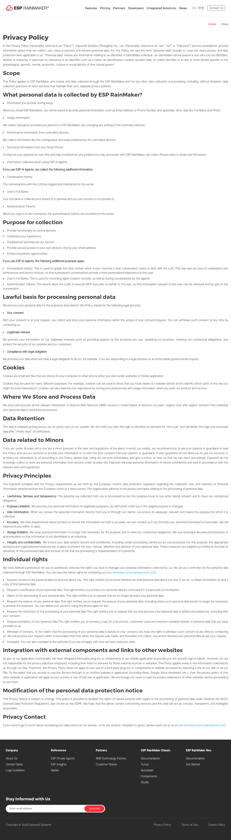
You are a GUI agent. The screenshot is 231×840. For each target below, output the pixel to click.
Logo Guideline (15, 770)
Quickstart (147, 770)
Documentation (150, 758)
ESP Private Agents (63, 758)
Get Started (193, 764)
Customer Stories (106, 764)
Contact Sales (14, 764)
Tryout (145, 764)
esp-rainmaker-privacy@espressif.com (131, 572)
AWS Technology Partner (111, 758)
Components (149, 776)
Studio (145, 782)
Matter (55, 770)
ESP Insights (59, 764)
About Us (11, 758)
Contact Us (216, 8)
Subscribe (94, 808)
